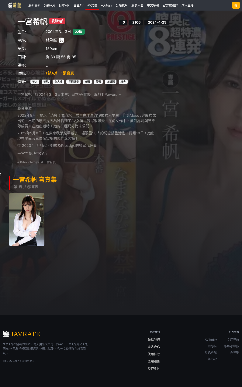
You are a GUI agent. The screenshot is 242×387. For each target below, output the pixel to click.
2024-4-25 (157, 22)
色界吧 (234, 352)
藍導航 (212, 346)
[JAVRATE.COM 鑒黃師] (14, 5)
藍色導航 (211, 352)
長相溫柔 (73, 81)
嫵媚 (87, 81)
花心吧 (212, 359)
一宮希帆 (32, 21)
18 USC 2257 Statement (18, 360)
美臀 (98, 81)
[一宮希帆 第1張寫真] (26, 219)
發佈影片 (154, 368)
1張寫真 (67, 73)
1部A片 (52, 73)
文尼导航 (233, 340)
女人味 (58, 81)
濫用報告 (154, 361)
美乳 (46, 81)
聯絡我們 (154, 340)
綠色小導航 (231, 346)
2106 (136, 22)
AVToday (211, 340)
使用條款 (154, 354)
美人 (34, 81)
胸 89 (50, 57)
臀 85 (71, 57)
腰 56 (61, 57)
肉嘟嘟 (111, 81)
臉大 (123, 81)
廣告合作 (154, 347)
